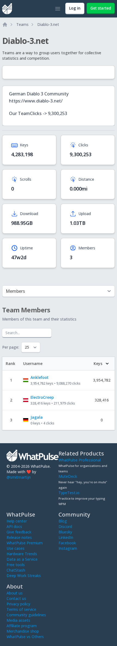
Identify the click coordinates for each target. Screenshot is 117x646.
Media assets (18, 620)
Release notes (19, 537)
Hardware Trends (22, 553)
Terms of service (21, 609)
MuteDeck (68, 476)
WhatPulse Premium (25, 542)
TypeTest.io (69, 492)
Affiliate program (22, 625)
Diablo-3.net (48, 24)
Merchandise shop (23, 631)
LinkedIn (66, 537)
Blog (63, 521)
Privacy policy (18, 603)
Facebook (67, 542)
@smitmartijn (19, 477)
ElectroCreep (42, 397)
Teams (22, 24)
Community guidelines (26, 614)
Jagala (36, 417)
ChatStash (16, 570)
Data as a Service (22, 559)
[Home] (5, 24)
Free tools (16, 564)
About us (15, 593)
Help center (17, 521)
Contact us (16, 598)
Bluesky (65, 532)
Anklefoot (39, 377)
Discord (65, 526)
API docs (14, 526)
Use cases (15, 548)
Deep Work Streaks (24, 575)
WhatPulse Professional (80, 460)
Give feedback (19, 532)
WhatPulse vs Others (25, 636)
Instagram (68, 548)
